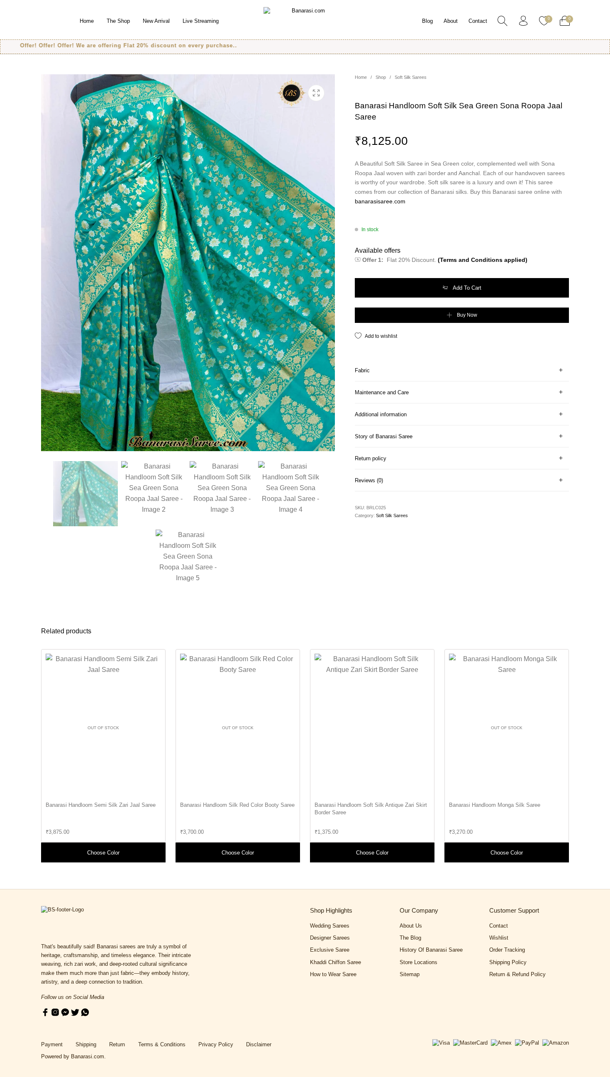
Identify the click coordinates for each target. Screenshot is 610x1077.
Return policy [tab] (370, 458)
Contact (498, 926)
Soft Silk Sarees (411, 77)
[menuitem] (86, 21)
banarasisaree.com (380, 201)
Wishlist (498, 938)
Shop (381, 77)
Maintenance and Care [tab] (382, 392)
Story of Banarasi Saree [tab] (383, 436)
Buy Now (467, 315)
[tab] (462, 370)
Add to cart (467, 288)
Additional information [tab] (381, 414)
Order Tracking (507, 950)
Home (361, 77)
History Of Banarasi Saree (431, 950)
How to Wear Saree (333, 974)
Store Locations (418, 962)
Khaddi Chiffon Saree (335, 962)
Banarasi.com (87, 1056)
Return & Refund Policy (517, 974)
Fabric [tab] (362, 370)
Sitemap (410, 974)
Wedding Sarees (329, 926)
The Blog (410, 938)
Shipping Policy (508, 962)
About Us (411, 926)
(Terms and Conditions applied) (482, 259)
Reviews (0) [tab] (369, 480)
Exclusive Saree (329, 950)
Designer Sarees (330, 938)
